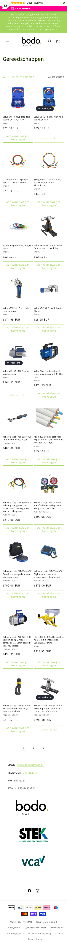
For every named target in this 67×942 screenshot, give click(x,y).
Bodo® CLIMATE (25, 922)
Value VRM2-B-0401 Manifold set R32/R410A (48, 118)
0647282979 (30, 772)
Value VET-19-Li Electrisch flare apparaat (16, 310)
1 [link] (23, 747)
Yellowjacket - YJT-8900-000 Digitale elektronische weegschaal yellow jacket (48, 574)
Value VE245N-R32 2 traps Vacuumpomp (16, 372)
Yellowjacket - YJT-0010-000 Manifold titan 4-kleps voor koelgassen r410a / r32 (48, 505)
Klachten (59, 933)
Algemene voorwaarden (34, 927)
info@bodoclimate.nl (30, 764)
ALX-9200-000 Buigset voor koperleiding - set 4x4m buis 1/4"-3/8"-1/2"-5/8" (48, 439)
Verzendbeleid (57, 927)
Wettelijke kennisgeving (39, 933)
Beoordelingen (35, 939)
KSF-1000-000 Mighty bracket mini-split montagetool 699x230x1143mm (49, 639)
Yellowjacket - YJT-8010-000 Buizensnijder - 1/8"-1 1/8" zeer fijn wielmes (17, 708)
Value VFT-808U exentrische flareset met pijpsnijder (48, 247)
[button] (7, 41)
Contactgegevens (15, 933)
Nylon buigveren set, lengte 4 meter (18, 247)
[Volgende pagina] (43, 748)
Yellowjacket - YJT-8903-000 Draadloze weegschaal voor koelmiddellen (17, 574)
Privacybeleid (13, 927)
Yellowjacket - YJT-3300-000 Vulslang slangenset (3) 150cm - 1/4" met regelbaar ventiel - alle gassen (17, 507)
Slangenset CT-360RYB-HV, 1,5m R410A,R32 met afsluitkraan (47, 182)
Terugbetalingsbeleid (46, 922)
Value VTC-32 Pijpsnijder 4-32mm (48, 310)
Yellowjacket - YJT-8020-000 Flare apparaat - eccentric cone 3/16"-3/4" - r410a (48, 708)
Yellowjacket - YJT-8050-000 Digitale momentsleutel (17, 438)
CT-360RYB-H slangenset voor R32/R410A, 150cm (15, 181)
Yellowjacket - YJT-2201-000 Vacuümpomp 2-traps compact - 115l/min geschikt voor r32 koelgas (17, 641)
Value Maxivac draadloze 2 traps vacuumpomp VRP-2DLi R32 (49, 374)
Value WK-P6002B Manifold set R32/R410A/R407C (16, 118)
